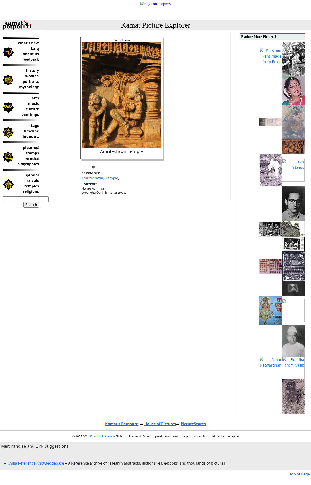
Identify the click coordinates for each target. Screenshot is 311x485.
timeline (31, 130)
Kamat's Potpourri (122, 423)
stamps (32, 153)
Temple (112, 178)
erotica (32, 158)
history (32, 70)
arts (35, 98)
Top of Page (299, 474)
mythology (29, 86)
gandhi (32, 175)
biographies (28, 163)
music (33, 103)
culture (32, 108)
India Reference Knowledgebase (36, 463)
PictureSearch (193, 423)
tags (35, 125)
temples (31, 185)
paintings (30, 114)
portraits (31, 81)
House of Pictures (160, 423)
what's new (28, 42)
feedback (31, 59)
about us (31, 53)
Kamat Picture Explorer (155, 25)
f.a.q (35, 48)
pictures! (31, 147)
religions (31, 191)
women (32, 75)
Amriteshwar (92, 178)
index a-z (31, 136)
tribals (33, 180)
